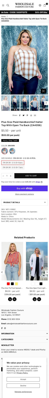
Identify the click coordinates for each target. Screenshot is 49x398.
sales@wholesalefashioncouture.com (21, 323)
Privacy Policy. (22, 373)
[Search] (7, 5)
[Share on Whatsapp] (31, 115)
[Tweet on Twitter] (24, 115)
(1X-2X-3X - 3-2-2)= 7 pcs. (13, 167)
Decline (23, 386)
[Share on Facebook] (20, 115)
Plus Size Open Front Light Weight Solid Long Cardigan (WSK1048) (37, 288)
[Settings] (40, 5)
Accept (23, 379)
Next (46, 60)
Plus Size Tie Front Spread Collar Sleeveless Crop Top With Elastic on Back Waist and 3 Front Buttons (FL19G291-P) (12, 288)
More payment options (24, 194)
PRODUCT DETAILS (11, 202)
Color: (8, 146)
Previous (3, 60)
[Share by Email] (35, 115)
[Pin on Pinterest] (27, 115)
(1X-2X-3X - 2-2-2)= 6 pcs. (13, 163)
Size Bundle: (18, 158)
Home (3, 16)
